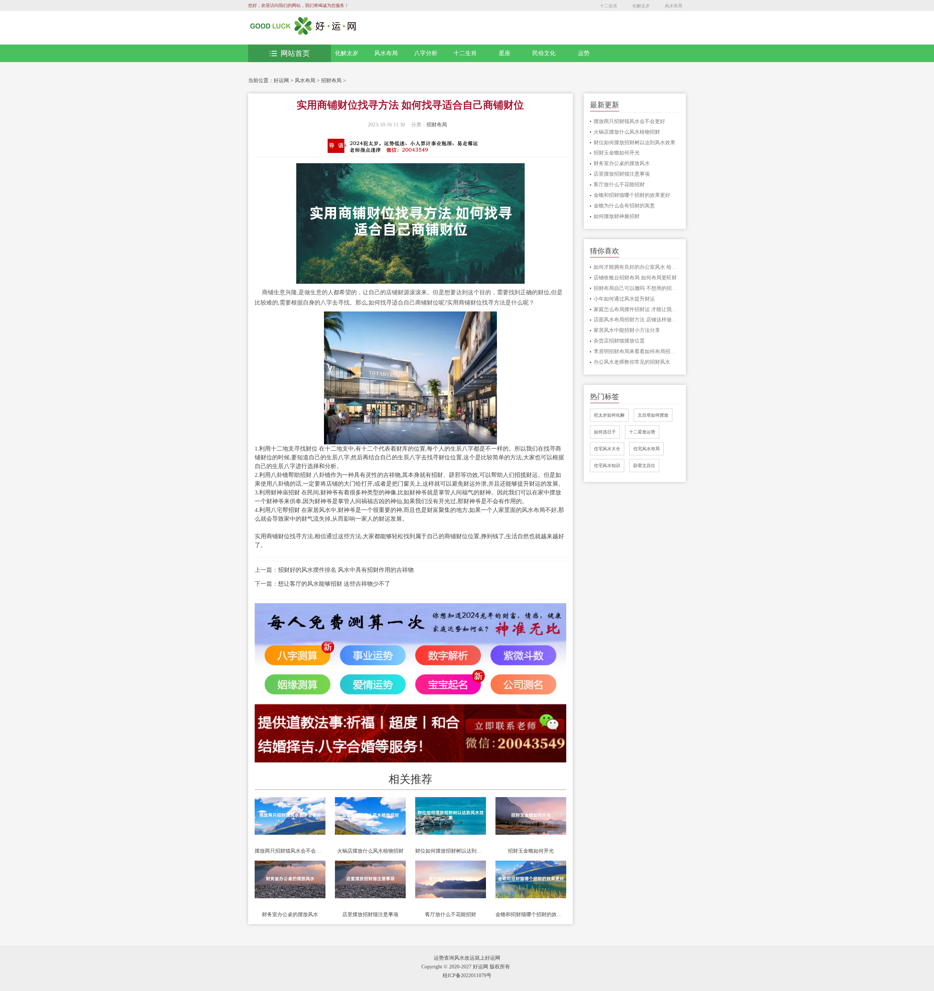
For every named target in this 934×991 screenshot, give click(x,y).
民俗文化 (544, 53)
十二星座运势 (642, 432)
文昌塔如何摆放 (653, 415)
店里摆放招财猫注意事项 (370, 914)
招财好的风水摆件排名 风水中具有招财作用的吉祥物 (346, 570)
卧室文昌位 (644, 465)
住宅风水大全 (607, 448)
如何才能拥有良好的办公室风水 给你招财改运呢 (637, 267)
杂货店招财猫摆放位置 (619, 341)
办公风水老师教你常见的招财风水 (632, 362)
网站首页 (295, 53)
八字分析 (425, 53)
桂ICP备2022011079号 (467, 975)
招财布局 (331, 80)
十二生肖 (608, 5)
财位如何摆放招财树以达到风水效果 (450, 851)
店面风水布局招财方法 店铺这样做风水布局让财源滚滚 (637, 319)
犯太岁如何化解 (609, 415)
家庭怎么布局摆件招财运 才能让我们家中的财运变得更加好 (637, 309)
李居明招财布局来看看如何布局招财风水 (637, 351)
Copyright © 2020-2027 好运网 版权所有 (465, 966)
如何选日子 (605, 432)
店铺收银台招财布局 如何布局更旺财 (635, 277)
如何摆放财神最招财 (617, 216)
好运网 (281, 80)
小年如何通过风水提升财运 (624, 299)
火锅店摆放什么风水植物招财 (370, 851)
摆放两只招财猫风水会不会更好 (290, 851)
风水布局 (673, 5)
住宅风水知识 (607, 465)
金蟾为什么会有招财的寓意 (624, 205)
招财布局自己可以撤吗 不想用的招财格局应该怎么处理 (637, 288)
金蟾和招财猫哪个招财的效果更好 (530, 914)
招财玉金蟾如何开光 (531, 851)
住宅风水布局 (646, 448)
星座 (504, 53)
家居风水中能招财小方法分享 (627, 330)
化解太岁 (641, 5)
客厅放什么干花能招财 (450, 914)
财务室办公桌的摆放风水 (290, 914)
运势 (584, 53)
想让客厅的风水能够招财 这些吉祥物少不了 (334, 584)
